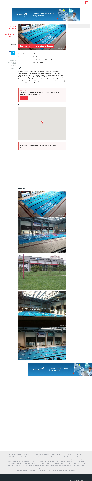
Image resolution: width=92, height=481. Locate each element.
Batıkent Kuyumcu (44, 465)
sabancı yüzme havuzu (12, 62)
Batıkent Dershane (45, 456)
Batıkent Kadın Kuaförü (33, 465)
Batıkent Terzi (37, 463)
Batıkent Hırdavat (55, 463)
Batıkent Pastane (51, 461)
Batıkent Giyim (80, 461)
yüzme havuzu (12, 67)
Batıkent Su (20, 461)
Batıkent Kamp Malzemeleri (23, 454)
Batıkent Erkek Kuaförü (21, 465)
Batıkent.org (12, 3)
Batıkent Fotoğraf (12, 461)
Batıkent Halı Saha (17, 468)
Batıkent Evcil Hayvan (78, 459)
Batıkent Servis (52, 470)
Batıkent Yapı (72, 470)
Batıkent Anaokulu (28, 456)
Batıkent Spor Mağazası (28, 468)
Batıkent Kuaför (11, 465)
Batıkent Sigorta (81, 465)
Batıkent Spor (8, 468)
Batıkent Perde (56, 459)
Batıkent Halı (49, 459)
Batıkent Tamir (49, 468)
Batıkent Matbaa (54, 465)
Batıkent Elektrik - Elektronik (80, 456)
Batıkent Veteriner (71, 465)
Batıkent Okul (20, 456)
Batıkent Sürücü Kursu (56, 456)
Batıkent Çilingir (12, 454)
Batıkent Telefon (83, 468)
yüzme (14, 65)
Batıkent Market (27, 461)
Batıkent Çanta (20, 463)
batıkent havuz (12, 60)
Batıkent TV (75, 468)
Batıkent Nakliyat (43, 470)
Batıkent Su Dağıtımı (61, 461)
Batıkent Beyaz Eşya (36, 454)
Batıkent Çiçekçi (80, 454)
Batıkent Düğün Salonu (10, 456)
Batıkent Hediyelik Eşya (66, 459)
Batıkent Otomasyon (21, 459)
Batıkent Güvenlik (46, 463)
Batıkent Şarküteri (71, 461)
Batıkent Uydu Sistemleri (23, 470)
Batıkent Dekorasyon (40, 459)
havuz (14, 68)
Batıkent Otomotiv (58, 468)
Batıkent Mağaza (29, 463)
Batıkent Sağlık (62, 465)
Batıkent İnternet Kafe (57, 454)
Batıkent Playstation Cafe (69, 454)
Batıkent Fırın (36, 461)
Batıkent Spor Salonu (40, 468)
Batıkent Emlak (30, 459)
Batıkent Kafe (43, 461)
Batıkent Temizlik (34, 470)
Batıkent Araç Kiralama (62, 470)
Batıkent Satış (11, 459)
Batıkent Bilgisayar (46, 454)
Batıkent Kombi (67, 468)
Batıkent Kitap (63, 463)
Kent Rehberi (12, 26)
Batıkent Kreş (37, 456)
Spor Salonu (12, 28)
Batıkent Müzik (81, 463)
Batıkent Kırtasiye (72, 463)
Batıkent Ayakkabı (11, 463)
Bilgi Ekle (24, 98)
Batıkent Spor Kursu (68, 456)
